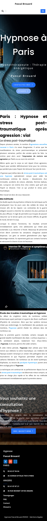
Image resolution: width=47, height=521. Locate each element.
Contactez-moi (22, 85)
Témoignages (8, 495)
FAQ (5, 499)
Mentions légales (36, 517)
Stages (22, 91)
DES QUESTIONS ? (23, 431)
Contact (6, 503)
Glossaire (7, 507)
